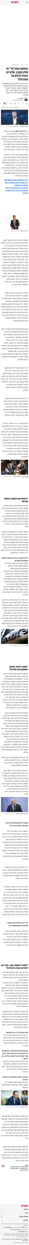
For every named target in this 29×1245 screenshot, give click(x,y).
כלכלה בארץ (15, 65)
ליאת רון (21, 98)
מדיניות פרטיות (17, 1243)
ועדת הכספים (15, 1166)
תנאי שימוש (25, 1243)
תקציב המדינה (24, 1166)
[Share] (26, 103)
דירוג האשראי (24, 1168)
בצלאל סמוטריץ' (14, 1168)
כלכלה (21, 65)
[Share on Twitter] (18, 103)
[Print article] (11, 103)
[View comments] (4, 103)
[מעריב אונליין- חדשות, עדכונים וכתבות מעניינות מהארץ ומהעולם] (14, 2)
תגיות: (26, 1165)
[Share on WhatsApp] (15, 103)
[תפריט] (27, 2)
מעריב (26, 65)
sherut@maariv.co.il (16, 1229)
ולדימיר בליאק (24, 1170)
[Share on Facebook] (22, 103)
